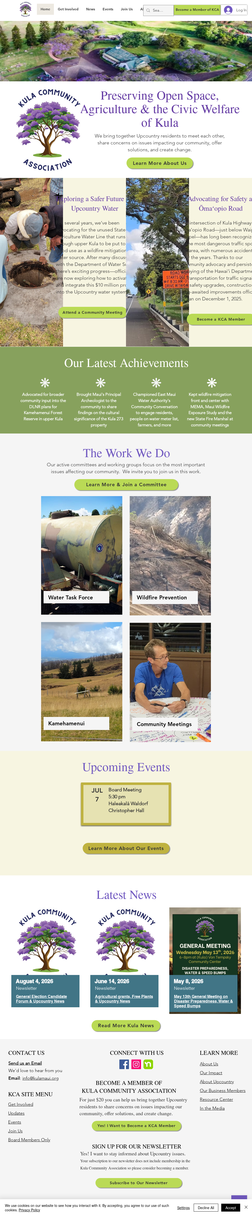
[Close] (246, 1207)
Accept (230, 1207)
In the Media (212, 1108)
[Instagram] (136, 1064)
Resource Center (216, 1099)
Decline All (206, 1207)
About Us (209, 1064)
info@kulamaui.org (40, 1078)
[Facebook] (124, 1064)
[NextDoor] (148, 1064)
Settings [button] (183, 1207)
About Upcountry (217, 1081)
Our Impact (211, 1073)
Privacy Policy (29, 1209)
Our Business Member (222, 1090)
